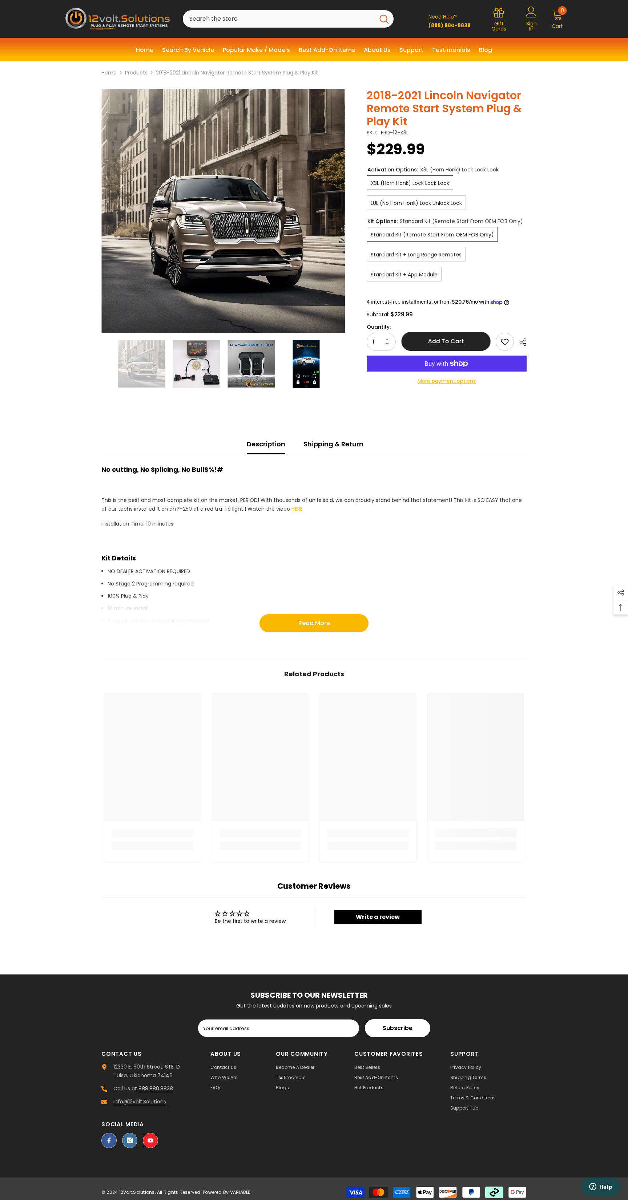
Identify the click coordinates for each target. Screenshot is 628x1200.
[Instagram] (129, 1140)
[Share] (520, 342)
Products (136, 72)
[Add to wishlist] (505, 342)
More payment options (447, 381)
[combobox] (279, 19)
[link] (152, 832)
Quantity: (379, 327)
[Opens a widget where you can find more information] (601, 1187)
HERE (297, 508)
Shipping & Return (333, 444)
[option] (223, 211)
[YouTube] (150, 1140)
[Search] (288, 19)
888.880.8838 (155, 1088)
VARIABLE (240, 1192)
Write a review (378, 917)
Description (266, 444)
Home (109, 72)
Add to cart (446, 341)
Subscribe (397, 1028)
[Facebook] (109, 1140)
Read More (314, 623)
